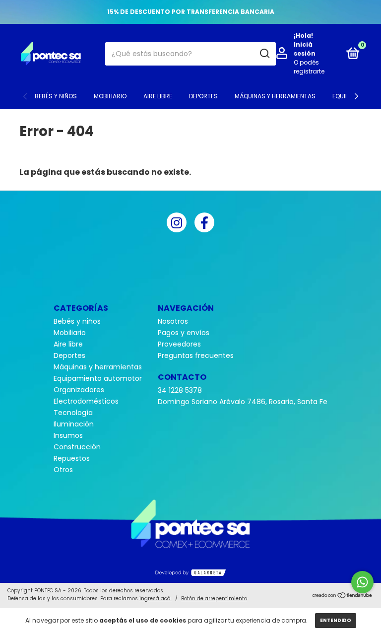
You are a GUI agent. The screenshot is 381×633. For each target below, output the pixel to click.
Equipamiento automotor (98, 378)
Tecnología (73, 413)
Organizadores (79, 390)
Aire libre (157, 96)
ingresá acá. (155, 598)
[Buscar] (264, 54)
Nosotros (173, 321)
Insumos (68, 435)
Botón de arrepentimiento (214, 598)
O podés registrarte (309, 66)
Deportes (203, 96)
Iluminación (74, 424)
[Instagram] (177, 222)
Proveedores (179, 344)
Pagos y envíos (183, 333)
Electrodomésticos (86, 401)
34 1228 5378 (180, 390)
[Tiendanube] (343, 596)
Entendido (335, 620)
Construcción (77, 447)
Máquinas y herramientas (275, 96)
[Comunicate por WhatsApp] (362, 582)
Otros (63, 470)
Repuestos (72, 458)
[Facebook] (204, 222)
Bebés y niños (56, 96)
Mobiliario (110, 96)
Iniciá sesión (305, 49)
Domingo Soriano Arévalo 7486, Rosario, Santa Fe (242, 402)
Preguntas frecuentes (196, 355)
